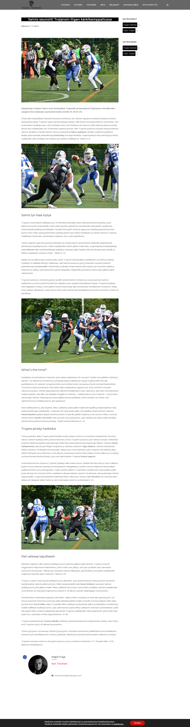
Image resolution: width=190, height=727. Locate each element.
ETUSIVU (66, 5)
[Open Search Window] (167, 5)
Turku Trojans (129, 30)
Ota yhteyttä (150, 5)
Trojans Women (130, 25)
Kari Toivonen (59, 663)
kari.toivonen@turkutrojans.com (68, 675)
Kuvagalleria (131, 5)
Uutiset (78, 5)
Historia (91, 5)
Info (102, 5)
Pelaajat (114, 5)
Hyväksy (137, 723)
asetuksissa (118, 724)
